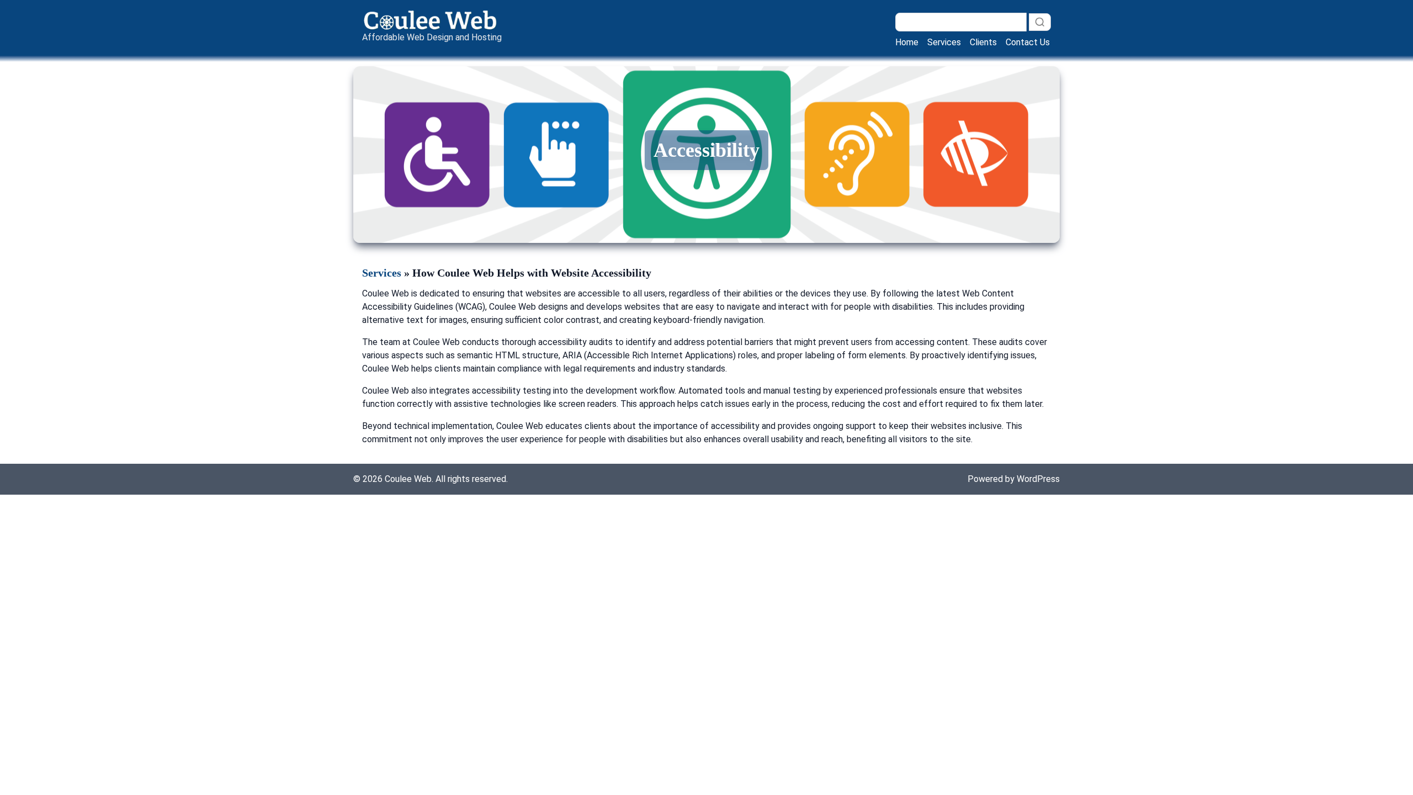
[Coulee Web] (432, 20)
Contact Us (1028, 42)
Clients (983, 42)
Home (906, 42)
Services (944, 42)
